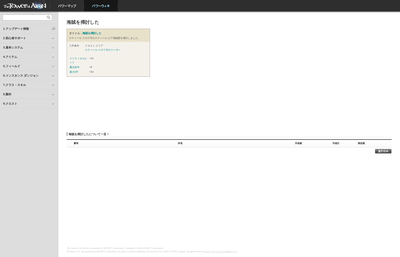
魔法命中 (75, 67)
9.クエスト (10, 103)
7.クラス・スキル (14, 84)
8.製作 (7, 94)
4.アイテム (10, 56)
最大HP (74, 71)
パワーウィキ (101, 5)
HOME (25, 5)
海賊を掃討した (91, 33)
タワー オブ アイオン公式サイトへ (220, 251)
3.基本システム (13, 47)
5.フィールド (11, 66)
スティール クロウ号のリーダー (103, 49)
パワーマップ (67, 5)
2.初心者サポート (14, 38)
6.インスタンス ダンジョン (21, 75)
